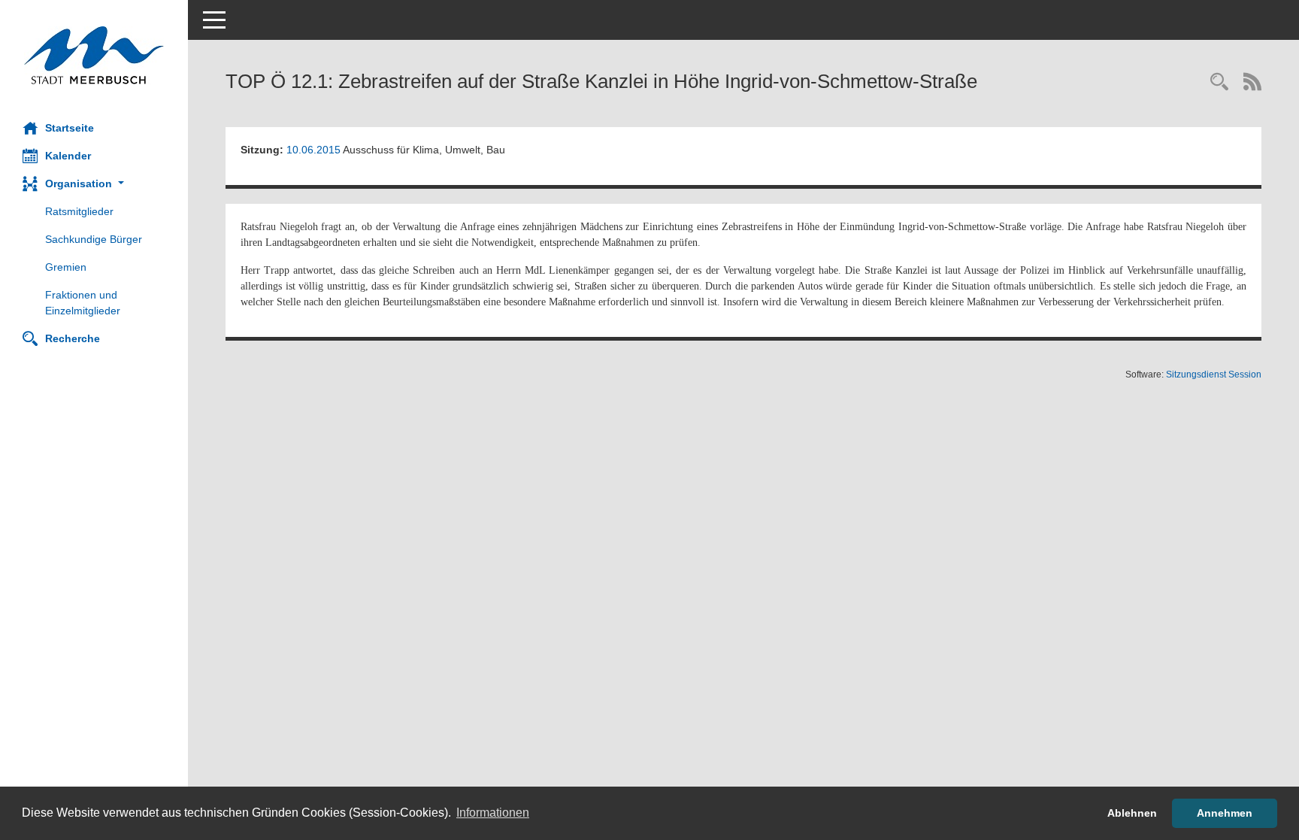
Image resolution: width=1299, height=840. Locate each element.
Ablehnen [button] (1132, 813)
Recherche (72, 338)
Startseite (69, 128)
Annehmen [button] (1224, 813)
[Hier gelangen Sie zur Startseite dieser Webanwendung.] (94, 55)
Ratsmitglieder (79, 211)
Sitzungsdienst (1213, 374)
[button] (94, 184)
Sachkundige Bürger (93, 239)
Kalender (68, 156)
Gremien (65, 267)
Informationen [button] (492, 812)
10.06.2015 (313, 150)
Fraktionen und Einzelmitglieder (82, 303)
